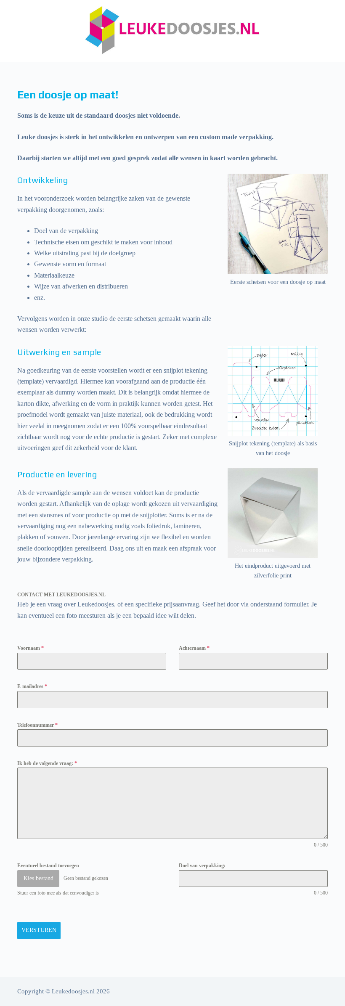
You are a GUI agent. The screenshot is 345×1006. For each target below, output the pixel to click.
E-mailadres (32, 686)
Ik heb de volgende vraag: (47, 763)
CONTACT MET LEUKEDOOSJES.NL (61, 595)
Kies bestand (38, 878)
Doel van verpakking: (202, 865)
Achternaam (194, 648)
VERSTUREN (38, 930)
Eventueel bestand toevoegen (48, 865)
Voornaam (30, 648)
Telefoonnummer (37, 725)
